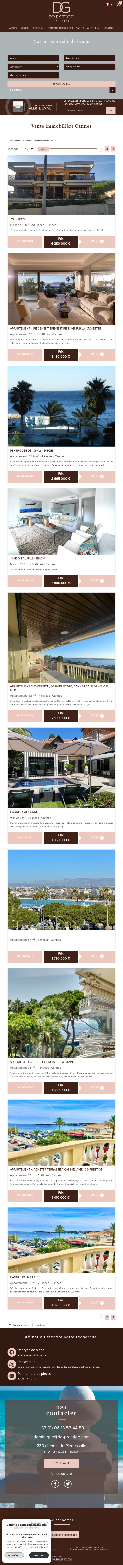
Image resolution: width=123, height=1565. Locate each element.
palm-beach (94, 1367)
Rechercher (61, 83)
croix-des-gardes (59, 1367)
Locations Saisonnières (60, 28)
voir (95, 241)
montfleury (73, 1367)
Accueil (13, 28)
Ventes (24, 28)
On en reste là (38, 1523)
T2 (19, 1378)
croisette (46, 1367)
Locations (37, 28)
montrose (83, 1367)
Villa (20, 1355)
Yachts (80, 28)
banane (21, 1367)
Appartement (29, 1355)
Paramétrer (14, 1555)
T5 (31, 1378)
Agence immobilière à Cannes (20, 140)
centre (38, 1367)
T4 (27, 1378)
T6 (34, 1378)
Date (43, 148)
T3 (23, 1378)
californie (30, 1367)
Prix (26, 149)
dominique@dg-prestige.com (61, 1437)
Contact (109, 28)
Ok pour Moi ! (39, 1555)
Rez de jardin (42, 1355)
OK (110, 110)
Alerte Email (94, 28)
